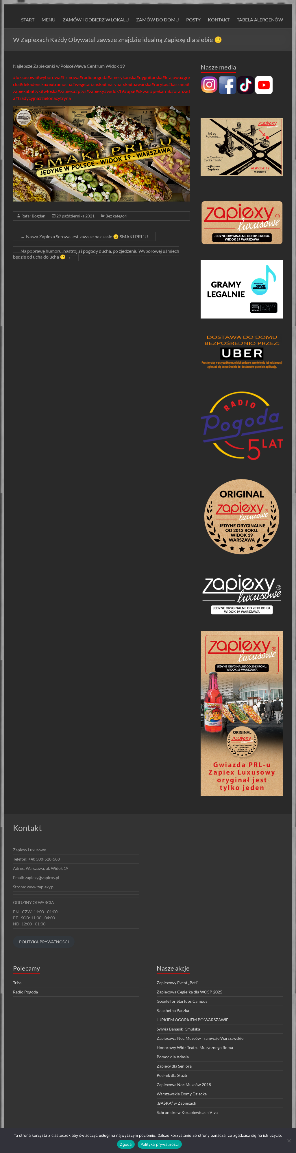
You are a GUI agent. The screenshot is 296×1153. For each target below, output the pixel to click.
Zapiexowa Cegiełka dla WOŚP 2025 (189, 991)
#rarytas (159, 84)
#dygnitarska (149, 77)
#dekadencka (33, 84)
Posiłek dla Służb (172, 1075)
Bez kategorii (117, 215)
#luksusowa (25, 77)
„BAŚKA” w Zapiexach (176, 1103)
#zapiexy (95, 91)
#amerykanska (122, 77)
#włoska (49, 91)
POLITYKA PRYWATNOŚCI (44, 941)
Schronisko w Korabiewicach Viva (187, 1112)
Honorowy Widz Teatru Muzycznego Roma (195, 1047)
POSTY (193, 19)
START (27, 19)
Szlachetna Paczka (173, 1010)
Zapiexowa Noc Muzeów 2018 (184, 1084)
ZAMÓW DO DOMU (157, 19)
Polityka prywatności (159, 1144)
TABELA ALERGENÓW (260, 19)
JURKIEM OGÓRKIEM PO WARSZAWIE (192, 1019)
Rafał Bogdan (33, 215)
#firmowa (69, 77)
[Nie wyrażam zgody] (289, 1140)
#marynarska (117, 84)
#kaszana (177, 84)
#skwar (143, 91)
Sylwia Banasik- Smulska (178, 1028)
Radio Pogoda (25, 991)
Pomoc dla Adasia (173, 1056)
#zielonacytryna (55, 98)
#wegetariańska (88, 84)
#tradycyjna (27, 98)
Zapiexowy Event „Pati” (177, 982)
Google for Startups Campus (182, 1001)
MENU (49, 19)
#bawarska (140, 84)
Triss (17, 982)
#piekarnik (160, 91)
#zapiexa (66, 91)
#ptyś (80, 91)
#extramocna (59, 84)
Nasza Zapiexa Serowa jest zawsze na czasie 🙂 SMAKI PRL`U (84, 236)
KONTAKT (219, 19)
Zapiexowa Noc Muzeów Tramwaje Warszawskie (200, 1038)
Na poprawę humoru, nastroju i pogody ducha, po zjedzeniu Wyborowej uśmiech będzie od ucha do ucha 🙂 (96, 253)
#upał (130, 91)
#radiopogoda (93, 77)
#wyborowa (48, 77)
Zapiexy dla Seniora (174, 1066)
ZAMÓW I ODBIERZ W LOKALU (96, 19)
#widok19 (114, 91)
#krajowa (171, 77)
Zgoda (126, 1144)
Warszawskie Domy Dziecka (182, 1093)
